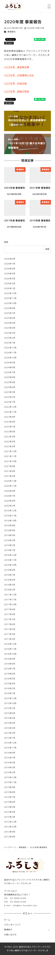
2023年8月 (9, 377)
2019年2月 (9, 545)
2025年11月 (10, 298)
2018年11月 (10, 560)
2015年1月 (9, 737)
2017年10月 (10, 604)
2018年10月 (10, 565)
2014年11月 (10, 747)
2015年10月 (10, 703)
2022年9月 (9, 416)
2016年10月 (10, 654)
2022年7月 (9, 426)
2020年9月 (9, 491)
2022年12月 (10, 406)
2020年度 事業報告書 (16, 67)
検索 (6, 242)
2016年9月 (9, 658)
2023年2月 (9, 397)
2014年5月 (9, 762)
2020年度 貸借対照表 (16, 91)
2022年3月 (9, 446)
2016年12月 (10, 644)
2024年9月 (9, 362)
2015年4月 (9, 723)
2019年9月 (9, 525)
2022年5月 (9, 436)
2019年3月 (9, 540)
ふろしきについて (12, 924)
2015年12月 (10, 698)
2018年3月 (9, 584)
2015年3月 (9, 728)
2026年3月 (9, 278)
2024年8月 (9, 367)
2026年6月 (9, 268)
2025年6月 (9, 318)
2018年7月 (9, 575)
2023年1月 (9, 402)
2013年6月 (9, 802)
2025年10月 (10, 303)
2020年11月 (10, 486)
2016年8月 (9, 663)
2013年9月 (9, 787)
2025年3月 (9, 333)
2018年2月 (9, 589)
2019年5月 (9, 535)
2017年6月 (9, 624)
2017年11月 (10, 599)
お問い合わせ (10, 934)
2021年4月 (9, 476)
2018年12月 (10, 555)
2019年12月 (10, 510)
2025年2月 (9, 337)
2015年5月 (9, 718)
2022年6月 (9, 431)
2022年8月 (9, 421)
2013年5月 (9, 807)
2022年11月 (10, 412)
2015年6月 (9, 713)
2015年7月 (9, 708)
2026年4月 (9, 273)
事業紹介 (8, 929)
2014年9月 (9, 752)
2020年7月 (9, 495)
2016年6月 (9, 673)
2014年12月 (10, 742)
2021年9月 (9, 466)
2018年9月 (9, 570)
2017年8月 (9, 614)
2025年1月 (9, 342)
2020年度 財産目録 (15, 83)
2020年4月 (9, 500)
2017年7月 (9, 619)
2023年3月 (9, 392)
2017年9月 (9, 609)
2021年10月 (10, 461)
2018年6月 (9, 579)
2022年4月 (9, 441)
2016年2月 (9, 688)
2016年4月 (9, 683)
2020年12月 (10, 481)
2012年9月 (9, 831)
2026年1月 (9, 288)
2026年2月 (9, 283)
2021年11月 (10, 456)
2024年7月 (9, 372)
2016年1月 (9, 693)
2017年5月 (9, 629)
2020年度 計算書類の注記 (19, 75)
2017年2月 (9, 639)
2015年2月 (9, 733)
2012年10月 (10, 826)
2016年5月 (9, 678)
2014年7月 (9, 757)
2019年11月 (10, 515)
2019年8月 (9, 530)
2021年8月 (9, 471)
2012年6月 (9, 836)
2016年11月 (10, 649)
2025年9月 (9, 308)
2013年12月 (10, 777)
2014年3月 (9, 767)
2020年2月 (9, 505)
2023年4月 (9, 387)
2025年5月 (9, 323)
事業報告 (11, 31)
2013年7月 (9, 797)
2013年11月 (10, 782)
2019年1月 (9, 550)
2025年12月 (10, 293)
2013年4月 (9, 812)
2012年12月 (10, 821)
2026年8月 (9, 258)
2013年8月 (9, 792)
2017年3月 (9, 634)
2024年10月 (10, 357)
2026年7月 (9, 263)
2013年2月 (9, 816)
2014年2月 (9, 772)
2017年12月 (10, 594)
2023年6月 (9, 382)
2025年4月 (9, 327)
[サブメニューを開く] (49, 930)
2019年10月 (10, 520)
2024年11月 (10, 352)
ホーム (7, 919)
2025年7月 (9, 313)
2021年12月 (10, 451)
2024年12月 (10, 347)
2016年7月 (9, 668)
